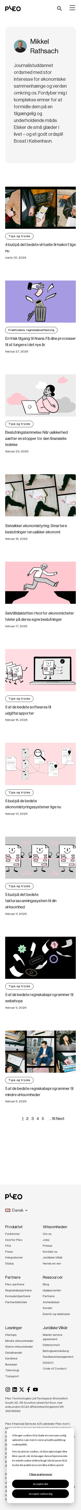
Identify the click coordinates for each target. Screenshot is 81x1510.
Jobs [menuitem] (46, 1240)
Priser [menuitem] (9, 1251)
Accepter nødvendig (40, 1493)
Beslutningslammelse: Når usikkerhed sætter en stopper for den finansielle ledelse (36, 438)
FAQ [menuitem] (8, 1245)
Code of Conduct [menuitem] (55, 1368)
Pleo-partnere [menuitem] (14, 1284)
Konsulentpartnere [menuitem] (17, 1296)
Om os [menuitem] (47, 1233)
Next (60, 1118)
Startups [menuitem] (11, 1334)
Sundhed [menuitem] (11, 1358)
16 (54, 1118)
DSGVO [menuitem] (48, 1362)
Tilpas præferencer (40, 1474)
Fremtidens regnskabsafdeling (31, 330)
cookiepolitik (19, 1444)
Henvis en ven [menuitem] (52, 1263)
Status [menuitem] (9, 1263)
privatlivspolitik (53, 1439)
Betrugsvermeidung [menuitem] (56, 1351)
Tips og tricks (19, 236)
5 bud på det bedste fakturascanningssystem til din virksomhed (30, 900)
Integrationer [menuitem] (14, 1257)
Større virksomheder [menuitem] (19, 1346)
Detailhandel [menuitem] (13, 1352)
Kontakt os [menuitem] (50, 1251)
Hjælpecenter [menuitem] (52, 1290)
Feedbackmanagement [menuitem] (58, 1356)
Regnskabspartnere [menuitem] (18, 1290)
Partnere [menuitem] (49, 1296)
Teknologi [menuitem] (12, 1370)
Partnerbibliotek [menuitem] (16, 1302)
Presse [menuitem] (47, 1245)
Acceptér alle (40, 1484)
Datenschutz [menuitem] (51, 1345)
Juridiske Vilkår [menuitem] (53, 1257)
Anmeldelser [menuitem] (51, 1302)
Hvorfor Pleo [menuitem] (13, 1240)
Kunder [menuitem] (47, 1308)
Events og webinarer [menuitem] (56, 1314)
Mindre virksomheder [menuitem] (19, 1340)
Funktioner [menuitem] (12, 1233)
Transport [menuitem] (12, 1376)
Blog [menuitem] (46, 1284)
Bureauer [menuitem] (11, 1364)
